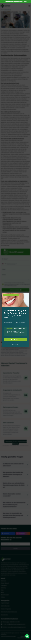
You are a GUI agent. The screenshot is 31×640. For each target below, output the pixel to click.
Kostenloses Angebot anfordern (15, 2)
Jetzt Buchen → (15, 339)
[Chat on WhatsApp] (27, 636)
